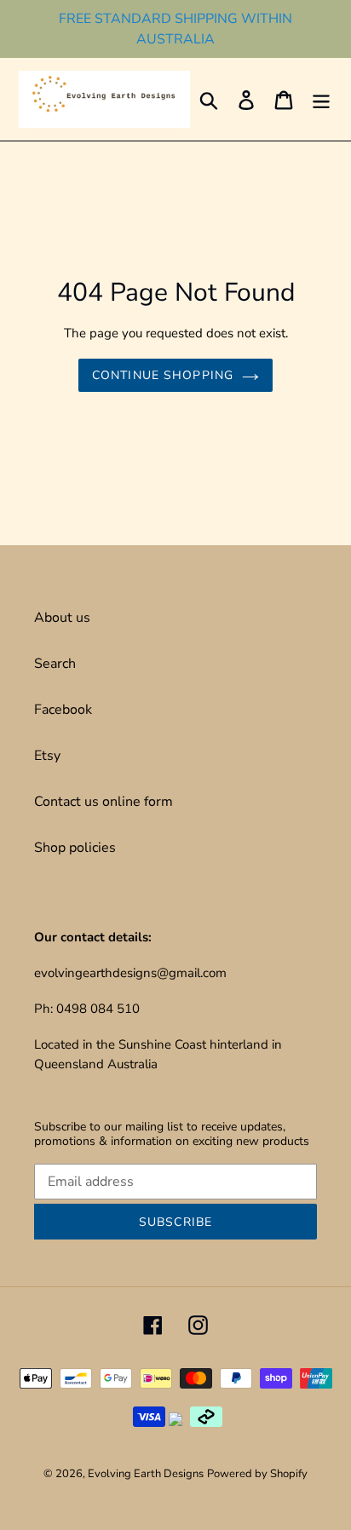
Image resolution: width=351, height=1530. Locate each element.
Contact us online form (103, 801)
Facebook (63, 709)
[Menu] (321, 99)
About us (62, 617)
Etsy (47, 755)
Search (55, 663)
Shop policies (75, 847)
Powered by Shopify (257, 1473)
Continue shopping (162, 375)
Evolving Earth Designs (146, 1473)
